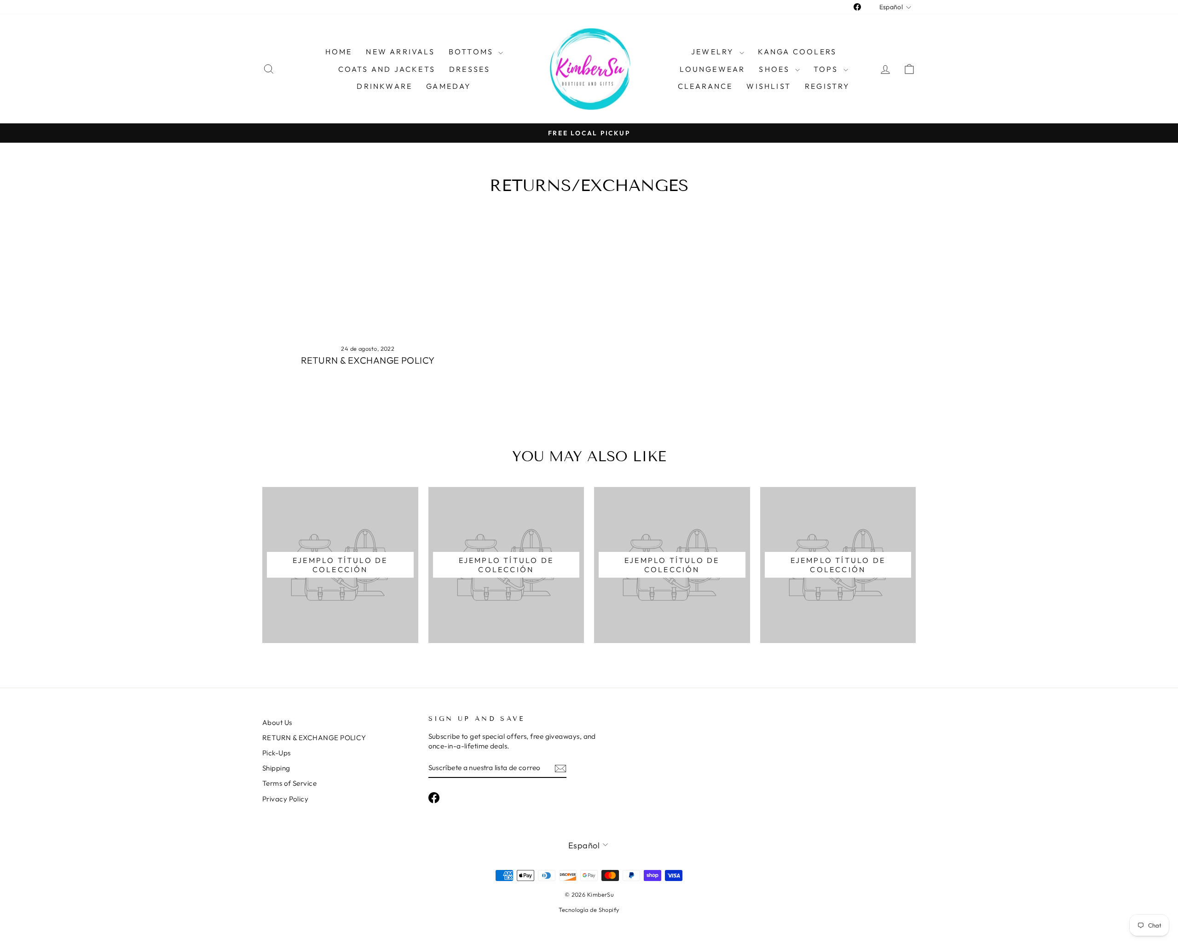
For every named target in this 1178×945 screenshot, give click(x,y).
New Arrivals (400, 51)
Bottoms (473, 51)
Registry (827, 86)
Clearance (705, 86)
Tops (827, 69)
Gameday (448, 86)
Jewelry (714, 51)
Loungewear (712, 69)
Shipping (276, 768)
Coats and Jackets (386, 69)
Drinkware (384, 86)
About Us (277, 722)
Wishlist (768, 86)
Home (338, 51)
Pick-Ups (276, 752)
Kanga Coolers (797, 51)
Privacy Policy (285, 798)
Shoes (775, 69)
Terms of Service (289, 783)
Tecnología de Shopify (589, 909)
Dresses (469, 69)
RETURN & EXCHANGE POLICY (368, 360)
